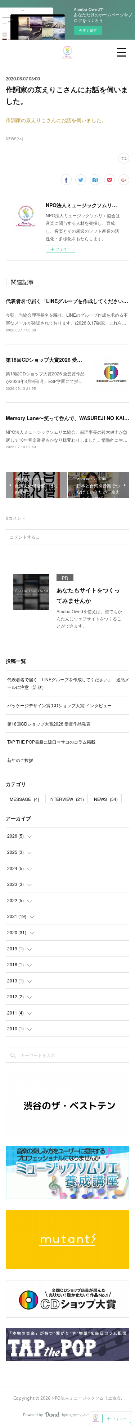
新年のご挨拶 (20, 760)
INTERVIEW (66, 799)
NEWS (106, 799)
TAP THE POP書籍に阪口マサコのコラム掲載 (51, 742)
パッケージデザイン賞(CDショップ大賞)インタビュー (59, 705)
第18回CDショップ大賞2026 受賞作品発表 (54, 359)
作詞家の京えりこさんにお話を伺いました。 (56, 120)
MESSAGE (24, 799)
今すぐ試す (88, 30)
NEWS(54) (14, 138)
